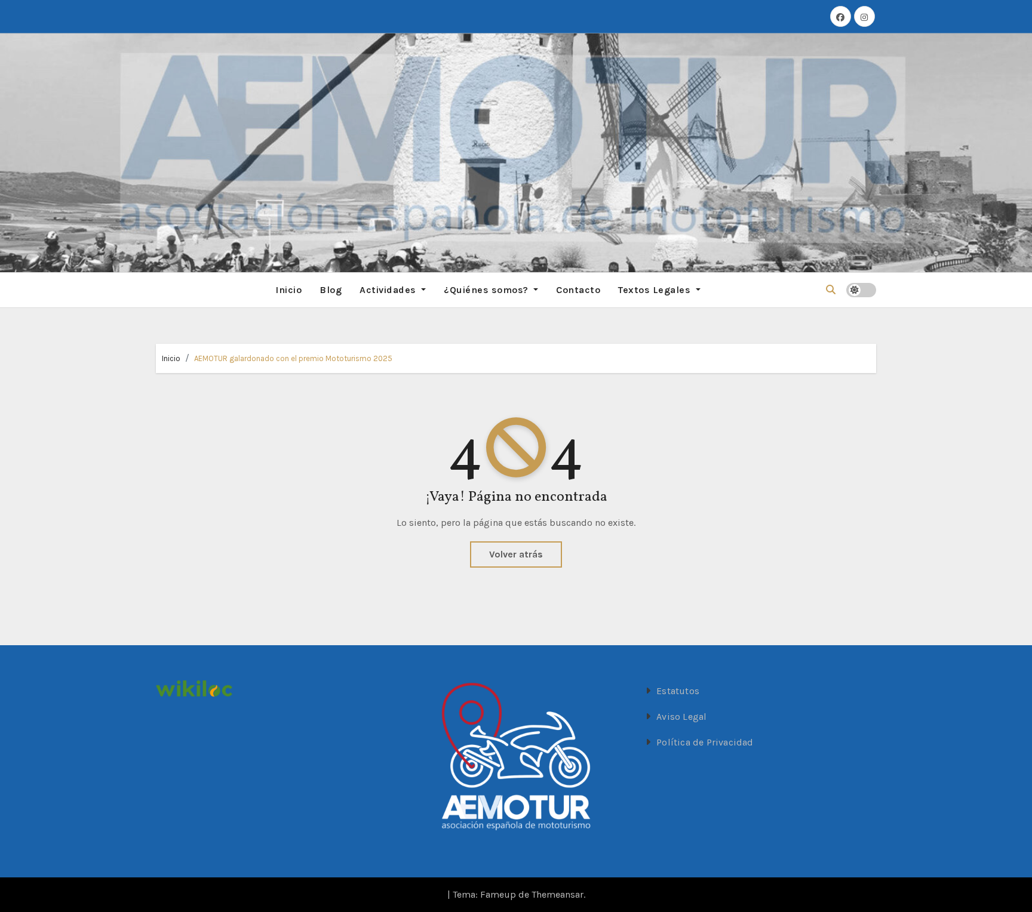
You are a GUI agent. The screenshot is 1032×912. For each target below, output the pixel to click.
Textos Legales (655, 289)
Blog (331, 289)
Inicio (288, 289)
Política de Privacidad (704, 742)
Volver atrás (516, 554)
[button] (830, 289)
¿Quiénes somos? (487, 289)
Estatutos (677, 691)
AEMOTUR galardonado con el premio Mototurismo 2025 (293, 358)
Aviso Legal (681, 716)
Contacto (578, 289)
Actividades (389, 289)
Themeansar (557, 894)
